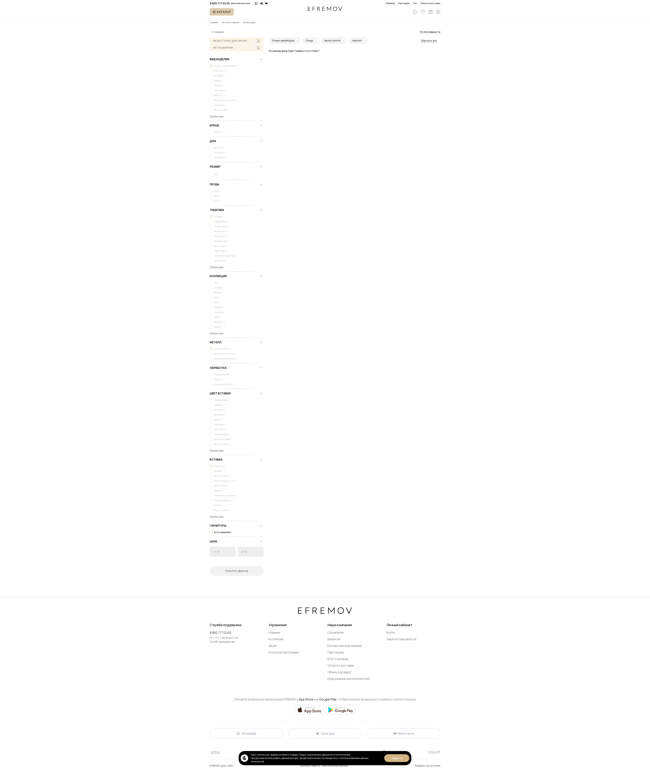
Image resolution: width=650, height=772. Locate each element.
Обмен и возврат (340, 672)
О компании (336, 632)
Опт (415, 3)
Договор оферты (310, 765)
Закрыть (396, 758)
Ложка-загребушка (225, 65)
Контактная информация (345, 646)
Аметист (219, 466)
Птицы (218, 216)
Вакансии (334, 639)
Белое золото (222, 348)
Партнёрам (336, 652)
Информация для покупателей (349, 679)
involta (436, 765)
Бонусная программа (284, 652)
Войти (390, 632)
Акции (273, 646)
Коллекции (276, 639)
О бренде (390, 3)
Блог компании (338, 659)
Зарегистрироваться (401, 639)
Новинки (274, 632)
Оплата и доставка (430, 3)
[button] (430, 32)
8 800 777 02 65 (220, 633)
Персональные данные (334, 765)
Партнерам (404, 3)
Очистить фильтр (236, 571)
